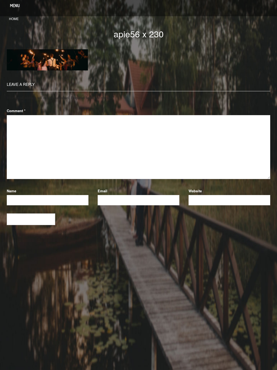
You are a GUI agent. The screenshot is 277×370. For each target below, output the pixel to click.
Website (195, 190)
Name (11, 190)
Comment (16, 110)
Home (14, 18)
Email (102, 190)
